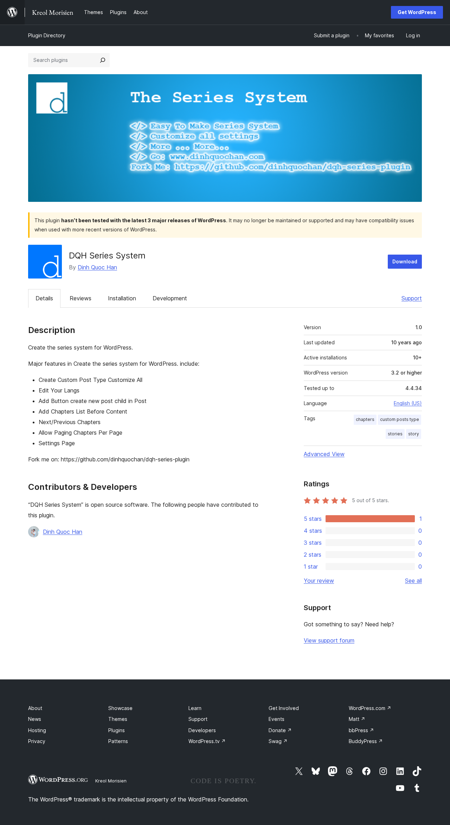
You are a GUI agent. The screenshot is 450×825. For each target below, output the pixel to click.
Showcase (120, 708)
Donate (280, 730)
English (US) (408, 403)
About (35, 708)
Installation (122, 298)
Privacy (36, 741)
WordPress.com (370, 708)
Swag (278, 741)
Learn (194, 708)
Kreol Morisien (111, 781)
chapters (365, 419)
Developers (202, 730)
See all (413, 580)
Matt (357, 719)
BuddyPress (366, 741)
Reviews (80, 298)
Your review (319, 580)
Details (44, 298)
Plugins (116, 730)
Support (411, 298)
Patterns (118, 741)
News (34, 719)
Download (404, 261)
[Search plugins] (103, 60)
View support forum (329, 640)
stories (395, 433)
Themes (117, 719)
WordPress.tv (207, 741)
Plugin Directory (46, 35)
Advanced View (324, 454)
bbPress (361, 730)
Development (170, 298)
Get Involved (284, 708)
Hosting (37, 730)
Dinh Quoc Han (97, 267)
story (413, 433)
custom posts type (399, 419)
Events (276, 719)
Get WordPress (417, 12)
